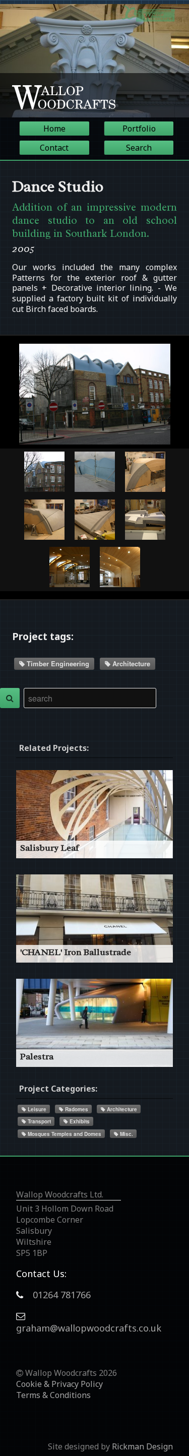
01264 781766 (62, 1295)
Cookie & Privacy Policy (59, 1383)
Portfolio (139, 128)
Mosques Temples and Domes (63, 1133)
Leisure (36, 1109)
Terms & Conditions (53, 1395)
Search (139, 147)
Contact (54, 147)
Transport (38, 1121)
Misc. (125, 1133)
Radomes (76, 1109)
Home (54, 128)
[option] (94, 60)
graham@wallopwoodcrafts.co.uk (88, 1328)
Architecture (130, 663)
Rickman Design (142, 1446)
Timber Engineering (57, 663)
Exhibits (79, 1121)
